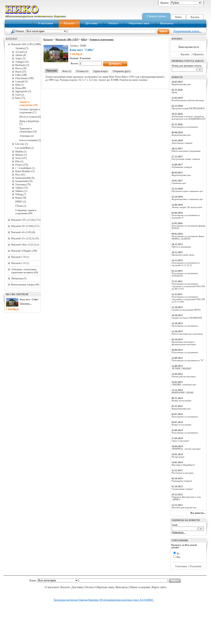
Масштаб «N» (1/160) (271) (25, 226)
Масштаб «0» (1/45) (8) (23, 232)
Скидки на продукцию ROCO (186, 309)
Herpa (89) (20, 88)
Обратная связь (139, 23)
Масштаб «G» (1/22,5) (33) (25, 238)
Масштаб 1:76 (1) (20, 257)
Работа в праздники (181, 246)
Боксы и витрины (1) (30, 140)
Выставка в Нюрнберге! (183, 465)
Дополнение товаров (182, 143)
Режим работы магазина (184, 376)
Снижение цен (179, 183)
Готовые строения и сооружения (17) (29, 111)
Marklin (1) (21, 151)
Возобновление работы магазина (188, 100)
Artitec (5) (20, 58)
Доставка (91, 23)
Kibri (84, 39)
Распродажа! (178, 457)
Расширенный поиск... (187, 31)
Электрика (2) (26, 135)
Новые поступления (181, 400)
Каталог (69, 23)
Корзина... (186, 54)
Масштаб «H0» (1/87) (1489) (26, 44)
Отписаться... (178, 532)
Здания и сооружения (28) (28, 103)
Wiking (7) (20, 194)
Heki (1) (19, 84)
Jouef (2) (19, 94)
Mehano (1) (21, 154)
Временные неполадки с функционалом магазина (184, 343)
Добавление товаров (182, 167)
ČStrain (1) (20, 205)
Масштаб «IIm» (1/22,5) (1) (25, 244)
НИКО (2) (20, 201)
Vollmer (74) (21, 187)
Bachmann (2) (22, 65)
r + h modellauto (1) (25, 168)
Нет (178, 557)
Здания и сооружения (101, 39)
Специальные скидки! (182, 489)
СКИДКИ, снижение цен (184, 384)
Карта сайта (159, 587)
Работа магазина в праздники (186, 151)
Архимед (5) (21, 48)
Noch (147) (21, 158)
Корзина (195, 17)
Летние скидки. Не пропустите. (187, 207)
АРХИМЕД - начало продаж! (186, 449)
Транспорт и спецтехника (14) (28, 130)
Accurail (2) (21, 51)
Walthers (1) (21, 191)
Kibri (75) (20, 98)
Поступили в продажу (183, 473)
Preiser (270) (21, 164)
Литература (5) (18, 278)
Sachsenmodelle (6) (24, 177)
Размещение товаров (182, 481)
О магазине (45, 23)
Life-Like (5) (21, 144)
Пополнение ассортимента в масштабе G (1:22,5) (186, 264)
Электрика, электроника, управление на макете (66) (24, 271)
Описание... (25, 303)
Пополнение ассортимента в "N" (188, 360)
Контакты (166, 23)
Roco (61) (20, 174)
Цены (174, 92)
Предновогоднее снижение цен (187, 191)
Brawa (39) (20, 68)
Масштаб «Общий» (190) (24, 250)
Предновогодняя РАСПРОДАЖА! (188, 108)
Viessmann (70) (23, 184)
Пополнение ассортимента (185, 127)
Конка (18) (20, 197)
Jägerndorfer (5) (23, 91)
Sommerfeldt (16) (24, 181)
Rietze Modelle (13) (25, 171)
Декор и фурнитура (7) (29, 123)
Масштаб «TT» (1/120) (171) (25, 220)
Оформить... (199, 54)
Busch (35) (20, 71)
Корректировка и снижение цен (187, 199)
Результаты (195, 566)
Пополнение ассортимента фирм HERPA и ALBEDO (188, 237)
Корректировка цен (181, 84)
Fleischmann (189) (24, 78)
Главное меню (156, 16)
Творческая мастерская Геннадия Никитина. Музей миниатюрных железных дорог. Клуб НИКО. (104, 599)
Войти (178, 17)
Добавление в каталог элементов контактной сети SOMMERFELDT (188, 117)
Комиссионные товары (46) (25, 284)
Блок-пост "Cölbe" (29, 299)
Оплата (113, 23)
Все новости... (197, 513)
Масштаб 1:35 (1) (20, 263)
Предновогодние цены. (183, 255)
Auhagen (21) (22, 61)
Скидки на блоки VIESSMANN (187, 318)
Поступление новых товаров (186, 159)
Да (178, 553)
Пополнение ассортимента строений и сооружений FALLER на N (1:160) (188, 299)
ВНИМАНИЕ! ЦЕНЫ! (183, 392)
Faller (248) (21, 75)
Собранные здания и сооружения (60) (25, 212)
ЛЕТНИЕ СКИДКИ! (181, 368)
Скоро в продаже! (180, 440)
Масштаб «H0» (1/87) (67, 39)
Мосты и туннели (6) (30, 116)
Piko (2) (19, 161)
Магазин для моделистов (184, 507)
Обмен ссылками (139, 587)
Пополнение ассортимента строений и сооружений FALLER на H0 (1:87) (188, 286)
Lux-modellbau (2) (24, 147)
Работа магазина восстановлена (187, 334)
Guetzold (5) (21, 81)
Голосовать (181, 566)
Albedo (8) (20, 55)
